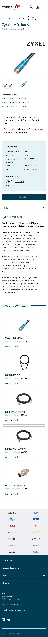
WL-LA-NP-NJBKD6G (16, 485)
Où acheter (24, 197)
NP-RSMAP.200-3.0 (15, 412)
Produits (11, 18)
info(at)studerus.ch (16, 610)
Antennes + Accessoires (32, 18)
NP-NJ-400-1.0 (12, 375)
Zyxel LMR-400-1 (14, 338)
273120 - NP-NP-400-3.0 (11, 98)
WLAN (21, 18)
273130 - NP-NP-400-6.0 (11, 102)
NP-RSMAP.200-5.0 (15, 448)
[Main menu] (43, 7)
